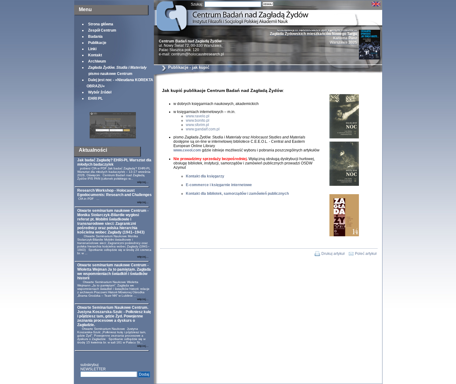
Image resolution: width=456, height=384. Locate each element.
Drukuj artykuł (333, 253)
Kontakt (95, 55)
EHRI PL (95, 98)
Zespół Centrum (102, 30)
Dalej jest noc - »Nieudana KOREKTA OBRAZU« (120, 83)
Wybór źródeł (99, 92)
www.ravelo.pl (197, 116)
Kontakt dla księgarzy (205, 176)
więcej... (143, 182)
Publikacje (97, 43)
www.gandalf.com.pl (203, 129)
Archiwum (97, 61)
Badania (95, 36)
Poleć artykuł (366, 253)
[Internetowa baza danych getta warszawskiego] (113, 137)
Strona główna (100, 24)
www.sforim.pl (197, 125)
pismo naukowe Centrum (117, 70)
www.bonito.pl (197, 120)
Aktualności (93, 150)
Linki (92, 49)
